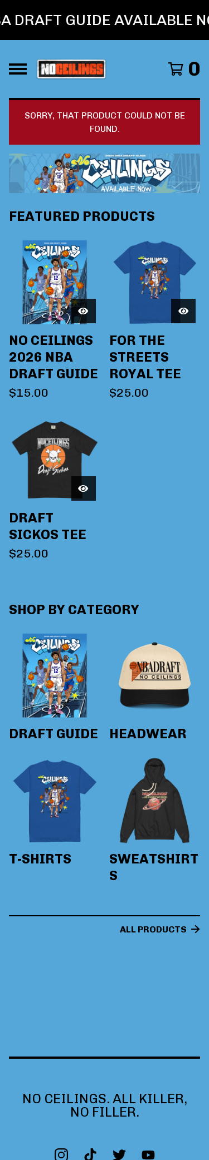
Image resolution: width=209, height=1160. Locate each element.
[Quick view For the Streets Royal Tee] (183, 311)
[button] (104, 20)
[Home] (71, 69)
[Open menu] (18, 69)
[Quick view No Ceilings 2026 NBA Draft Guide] (83, 311)
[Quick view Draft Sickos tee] (83, 488)
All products (153, 929)
